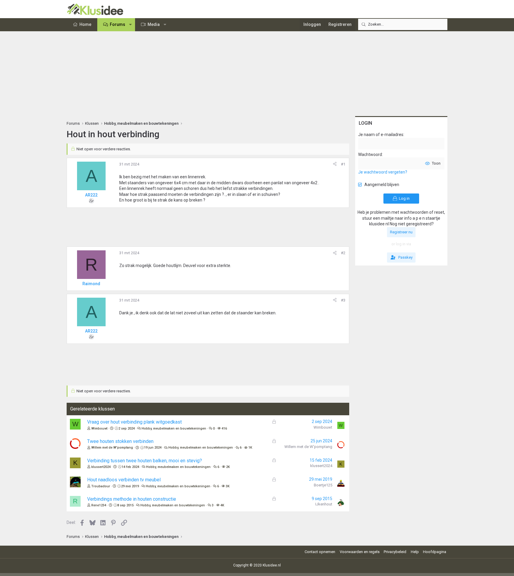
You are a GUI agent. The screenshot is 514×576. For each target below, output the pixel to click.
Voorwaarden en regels (360, 552)
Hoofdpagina (434, 552)
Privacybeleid (395, 552)
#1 (343, 164)
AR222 (91, 195)
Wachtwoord (370, 154)
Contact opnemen (320, 552)
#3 (343, 300)
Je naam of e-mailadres (380, 134)
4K (222, 505)
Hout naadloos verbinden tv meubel (124, 480)
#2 (343, 253)
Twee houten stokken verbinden (120, 441)
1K (250, 447)
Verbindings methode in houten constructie (131, 499)
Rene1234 (98, 505)
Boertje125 (323, 485)
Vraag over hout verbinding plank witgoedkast (134, 422)
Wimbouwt (99, 428)
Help (415, 552)
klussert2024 (101, 467)
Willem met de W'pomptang (112, 447)
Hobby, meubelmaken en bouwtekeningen (174, 428)
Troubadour (100, 486)
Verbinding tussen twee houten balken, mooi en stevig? (144, 460)
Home (85, 24)
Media (154, 24)
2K (228, 467)
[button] (130, 24)
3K (228, 486)
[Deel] (335, 164)
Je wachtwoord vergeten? (382, 172)
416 (224, 428)
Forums (117, 24)
